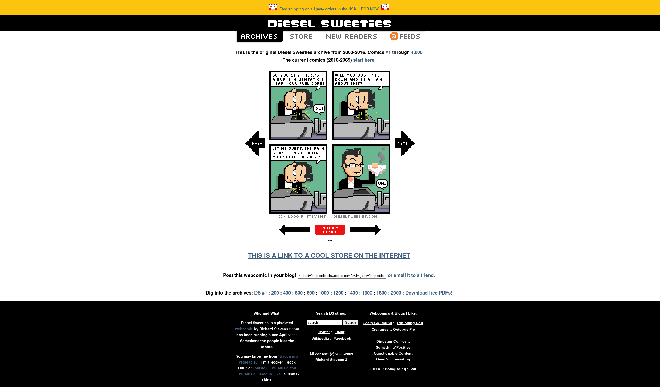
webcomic (244, 328)
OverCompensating (393, 359)
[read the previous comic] (255, 195)
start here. (364, 59)
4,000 (417, 52)
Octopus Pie (404, 329)
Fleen (375, 369)
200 (275, 292)
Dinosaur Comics (391, 341)
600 (299, 292)
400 (287, 292)
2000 (396, 292)
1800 (381, 292)
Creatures (380, 329)
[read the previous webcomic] (294, 237)
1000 (324, 292)
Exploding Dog (410, 323)
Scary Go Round (377, 323)
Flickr (339, 332)
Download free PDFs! (428, 292)
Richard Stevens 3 (331, 360)
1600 (367, 292)
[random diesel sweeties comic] (330, 233)
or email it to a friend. (411, 275)
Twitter (324, 332)
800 (311, 292)
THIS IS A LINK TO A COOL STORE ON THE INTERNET (329, 255)
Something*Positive (393, 347)
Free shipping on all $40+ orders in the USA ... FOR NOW (329, 8)
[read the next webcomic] (365, 237)
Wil (413, 369)
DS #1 (260, 292)
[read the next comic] (404, 195)
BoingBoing (395, 369)
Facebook (342, 338)
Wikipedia (320, 338)
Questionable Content (393, 353)
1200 (338, 292)
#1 (388, 52)
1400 (353, 292)
